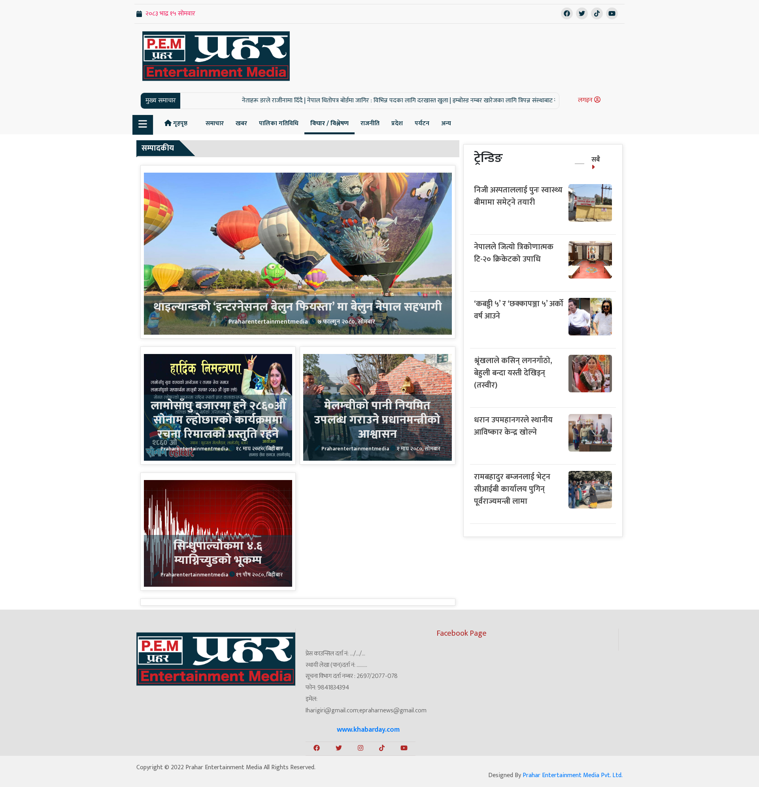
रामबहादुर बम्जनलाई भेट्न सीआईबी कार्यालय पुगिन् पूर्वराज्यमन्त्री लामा (512, 489)
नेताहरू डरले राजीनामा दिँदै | (241, 100)
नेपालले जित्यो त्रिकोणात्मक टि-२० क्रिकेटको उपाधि (513, 253)
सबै (595, 159)
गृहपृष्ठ (179, 123)
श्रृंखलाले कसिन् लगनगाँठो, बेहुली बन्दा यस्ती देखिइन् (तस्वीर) (513, 373)
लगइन (586, 100)
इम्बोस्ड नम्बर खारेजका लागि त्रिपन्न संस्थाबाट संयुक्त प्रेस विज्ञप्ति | (492, 100)
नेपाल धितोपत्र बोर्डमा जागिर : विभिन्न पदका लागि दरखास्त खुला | (346, 100)
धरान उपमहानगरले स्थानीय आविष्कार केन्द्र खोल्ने (513, 426)
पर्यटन (422, 123)
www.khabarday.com (368, 730)
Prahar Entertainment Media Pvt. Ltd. (573, 775)
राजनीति (370, 123)
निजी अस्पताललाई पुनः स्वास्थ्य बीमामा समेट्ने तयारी (518, 196)
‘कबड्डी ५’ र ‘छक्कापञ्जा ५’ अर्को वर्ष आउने (518, 310)
